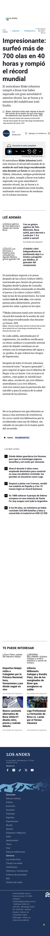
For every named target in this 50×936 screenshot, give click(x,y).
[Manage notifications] (44, 925)
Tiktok (19, 770)
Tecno (9, 844)
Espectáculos (12, 821)
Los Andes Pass (13, 859)
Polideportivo (22, 438)
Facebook (7, 770)
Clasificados (11, 867)
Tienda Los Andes (14, 863)
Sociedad (10, 810)
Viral (8, 848)
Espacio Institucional (15, 852)
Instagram (13, 770)
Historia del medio (14, 882)
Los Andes (5, 31)
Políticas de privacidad (16, 875)
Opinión (9, 829)
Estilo (8, 836)
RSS (8, 878)
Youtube (32, 770)
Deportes (15, 31)
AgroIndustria (12, 840)
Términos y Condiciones (17, 871)
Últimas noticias (13, 798)
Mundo (9, 825)
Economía (10, 806)
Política (9, 802)
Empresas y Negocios (16, 833)
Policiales (10, 814)
